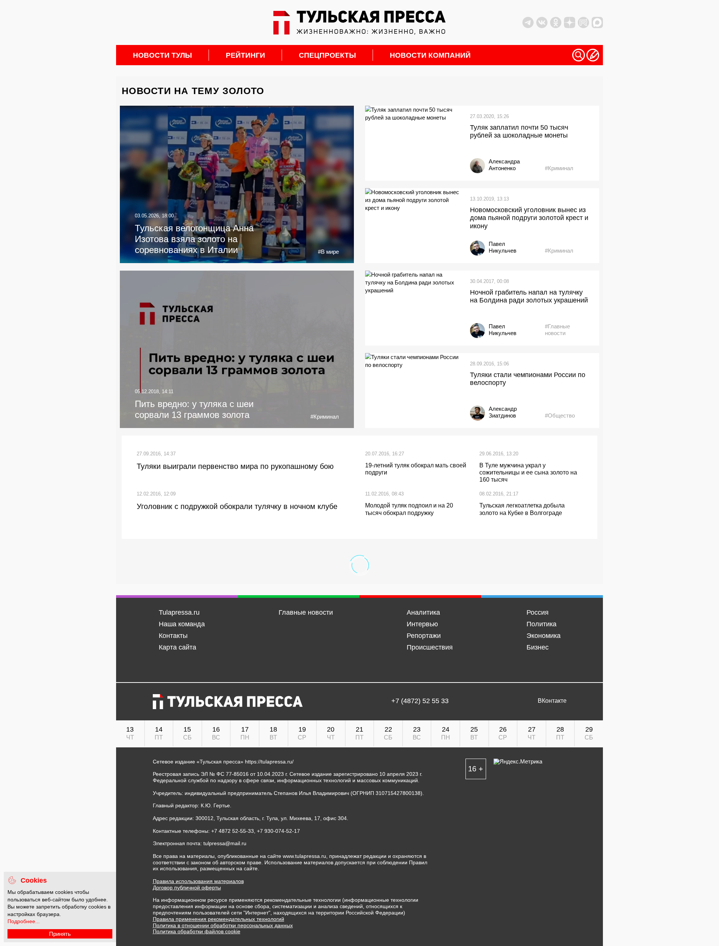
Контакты (173, 635)
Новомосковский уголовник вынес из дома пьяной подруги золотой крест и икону (529, 218)
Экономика (544, 635)
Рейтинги (245, 55)
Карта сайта (177, 647)
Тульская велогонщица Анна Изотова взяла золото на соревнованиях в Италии (194, 239)
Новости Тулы (162, 55)
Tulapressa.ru (179, 612)
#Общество (560, 415)
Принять (60, 934)
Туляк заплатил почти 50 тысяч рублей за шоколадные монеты (519, 131)
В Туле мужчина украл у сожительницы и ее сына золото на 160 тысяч (528, 472)
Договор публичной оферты (187, 888)
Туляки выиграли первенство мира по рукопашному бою (235, 466)
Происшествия (430, 647)
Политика (541, 624)
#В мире (328, 251)
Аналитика (423, 612)
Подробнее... (23, 921)
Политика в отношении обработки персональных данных (223, 925)
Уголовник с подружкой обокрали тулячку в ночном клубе (237, 506)
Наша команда (182, 624)
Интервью (422, 624)
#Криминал (559, 168)
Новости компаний (430, 55)
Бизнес (538, 647)
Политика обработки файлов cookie (196, 931)
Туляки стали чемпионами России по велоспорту (527, 379)
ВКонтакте (552, 701)
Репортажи (424, 635)
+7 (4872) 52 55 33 (420, 701)
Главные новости (306, 612)
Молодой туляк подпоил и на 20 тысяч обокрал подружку (409, 509)
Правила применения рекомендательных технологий (218, 919)
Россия (538, 612)
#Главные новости (557, 329)
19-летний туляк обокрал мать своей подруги (415, 469)
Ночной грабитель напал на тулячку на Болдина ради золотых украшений (529, 296)
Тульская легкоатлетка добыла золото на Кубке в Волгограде (522, 509)
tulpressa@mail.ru (224, 843)
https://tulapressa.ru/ (269, 762)
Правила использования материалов (198, 881)
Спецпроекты (327, 55)
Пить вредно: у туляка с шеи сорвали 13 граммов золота (194, 409)
